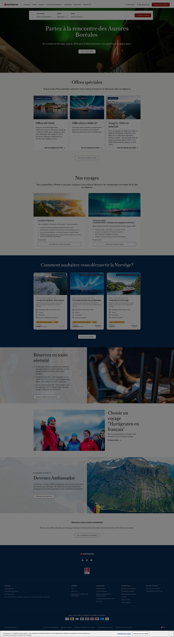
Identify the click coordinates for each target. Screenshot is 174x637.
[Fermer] (171, 634)
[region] (87, 634)
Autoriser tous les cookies (140, 633)
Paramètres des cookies (124, 633)
